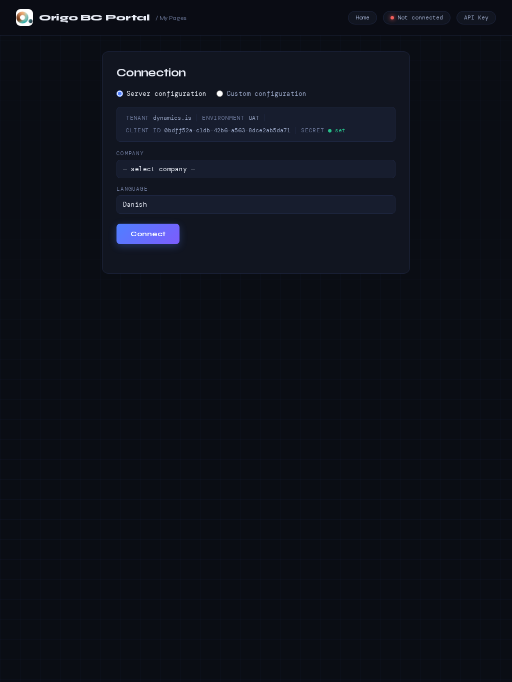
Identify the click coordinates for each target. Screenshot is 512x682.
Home (363, 17)
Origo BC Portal (112, 17)
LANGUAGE (132, 188)
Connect (148, 234)
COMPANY (130, 153)
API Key (476, 17)
